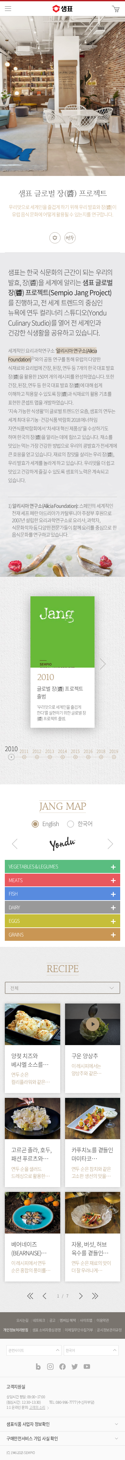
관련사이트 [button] (16, 1350)
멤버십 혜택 (68, 1320)
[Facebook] (62, 1366)
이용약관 (102, 1320)
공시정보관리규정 (109, 1330)
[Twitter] (74, 1366)
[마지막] (95, 1297)
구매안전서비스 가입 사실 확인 (32, 1438)
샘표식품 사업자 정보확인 (27, 1424)
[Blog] (38, 1366)
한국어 (85, 823)
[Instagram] (50, 1366)
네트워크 (39, 1320)
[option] (62, 96)
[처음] (30, 1297)
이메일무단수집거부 (79, 1330)
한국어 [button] (70, 1350)
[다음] (81, 1297)
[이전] (44, 1297)
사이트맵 (86, 1320)
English (50, 823)
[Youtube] (86, 1366)
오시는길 (22, 1320)
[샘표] (62, 9)
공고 (52, 1320)
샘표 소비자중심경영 (46, 1330)
